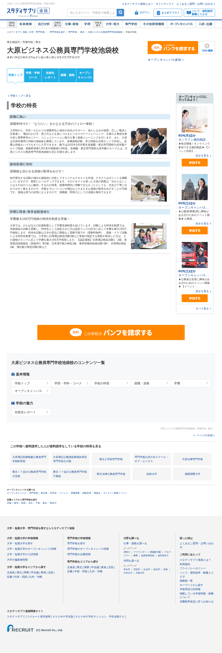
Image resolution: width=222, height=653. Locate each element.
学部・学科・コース (68, 383)
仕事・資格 (71, 24)
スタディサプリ (16, 616)
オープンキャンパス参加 (164, 59)
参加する (195, 163)
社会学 (147, 569)
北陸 (50, 572)
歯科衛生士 (163, 555)
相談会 (97, 493)
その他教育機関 (153, 24)
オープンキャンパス (181, 24)
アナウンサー (140, 552)
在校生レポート (50, 75)
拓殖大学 (152, 473)
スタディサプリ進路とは (136, 3)
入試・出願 (205, 24)
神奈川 (53, 503)
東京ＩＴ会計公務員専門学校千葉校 (70, 473)
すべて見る (202, 308)
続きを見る (202, 155)
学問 (87, 24)
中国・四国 (20, 576)
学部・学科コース (33, 75)
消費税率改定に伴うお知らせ (197, 601)
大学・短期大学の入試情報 (22, 554)
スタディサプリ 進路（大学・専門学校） (27, 32)
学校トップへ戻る (20, 95)
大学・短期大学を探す (20, 543)
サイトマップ (163, 3)
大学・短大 (112, 24)
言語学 (137, 569)
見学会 (53, 493)
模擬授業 (75, 493)
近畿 (9, 576)
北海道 (11, 572)
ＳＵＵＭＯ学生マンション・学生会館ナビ (100, 616)
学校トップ (15, 75)
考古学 (127, 569)
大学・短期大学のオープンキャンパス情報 (31, 548)
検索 (120, 12)
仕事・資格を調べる (135, 543)
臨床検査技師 (147, 555)
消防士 (127, 552)
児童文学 (140, 573)
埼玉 (30, 503)
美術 (165, 569)
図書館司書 (155, 552)
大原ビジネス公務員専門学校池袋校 (105, 32)
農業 (136, 555)
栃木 (16, 503)
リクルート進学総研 (39, 616)
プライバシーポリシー (193, 568)
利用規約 (185, 564)
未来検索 (25, 24)
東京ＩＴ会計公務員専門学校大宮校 (29, 473)
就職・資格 (67, 75)
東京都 (44, 493)
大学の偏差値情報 (17, 559)
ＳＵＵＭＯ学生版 (62, 616)
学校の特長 (101, 383)
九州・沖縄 (35, 576)
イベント (63, 493)
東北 (19, 572)
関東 (26, 572)
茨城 (9, 503)
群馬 (23, 503)
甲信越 (35, 572)
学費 (177, 383)
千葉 (38, 503)
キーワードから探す (191, 585)
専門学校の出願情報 (79, 554)
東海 (43, 572)
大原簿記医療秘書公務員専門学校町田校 (29, 459)
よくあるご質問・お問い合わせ (194, 3)
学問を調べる (131, 560)
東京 (82, 32)
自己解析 (44, 24)
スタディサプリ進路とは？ (195, 559)
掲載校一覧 (186, 580)
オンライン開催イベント (115, 493)
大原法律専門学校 (192, 459)
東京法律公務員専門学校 (111, 473)
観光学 (156, 569)
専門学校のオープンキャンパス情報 (88, 548)
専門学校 (131, 24)
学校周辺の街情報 (190, 589)
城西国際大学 (192, 473)
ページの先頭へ (206, 435)
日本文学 (128, 573)
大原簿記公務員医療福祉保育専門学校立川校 (70, 459)
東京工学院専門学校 (111, 459)
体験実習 (86, 493)
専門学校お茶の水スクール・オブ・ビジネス (151, 459)
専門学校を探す (57, 32)
